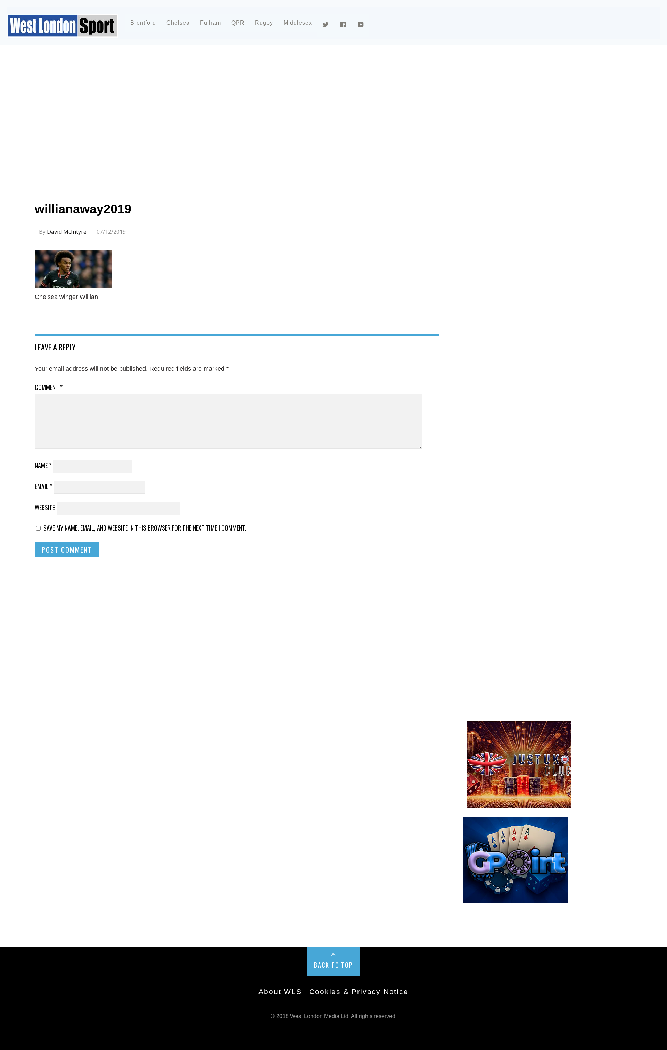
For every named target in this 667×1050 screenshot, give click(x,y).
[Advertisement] (243, 112)
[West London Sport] (62, 32)
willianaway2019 (83, 209)
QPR (238, 23)
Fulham (210, 23)
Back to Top (333, 964)
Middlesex (297, 23)
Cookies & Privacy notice (358, 991)
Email (43, 486)
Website (45, 507)
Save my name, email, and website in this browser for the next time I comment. (144, 527)
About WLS (280, 991)
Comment (49, 387)
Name (43, 465)
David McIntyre (67, 231)
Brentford (143, 23)
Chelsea (178, 23)
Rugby (264, 23)
